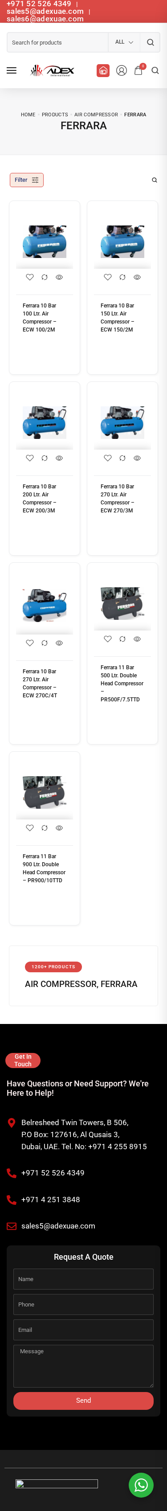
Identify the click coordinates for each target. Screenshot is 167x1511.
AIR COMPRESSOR (61, 984)
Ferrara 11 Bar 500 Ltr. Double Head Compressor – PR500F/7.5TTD (122, 683)
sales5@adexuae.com (46, 11)
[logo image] (50, 70)
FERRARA (119, 984)
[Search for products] (150, 42)
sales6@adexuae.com (45, 18)
